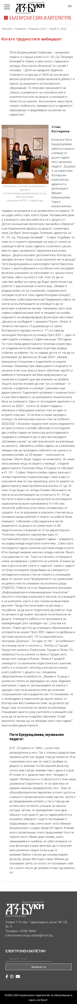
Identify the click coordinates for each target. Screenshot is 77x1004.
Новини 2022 (37, 29)
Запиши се (38, 967)
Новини (20, 29)
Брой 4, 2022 (58, 29)
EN (70, 6)
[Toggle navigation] (8, 6)
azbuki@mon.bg (42, 935)
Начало (7, 29)
